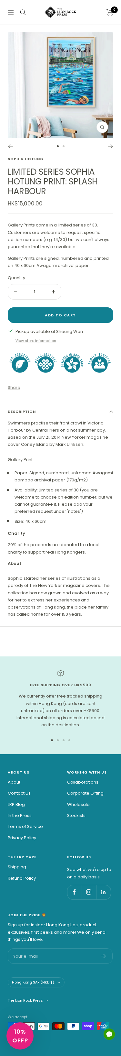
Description (22, 411)
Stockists (76, 815)
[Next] (110, 146)
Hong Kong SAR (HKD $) (33, 982)
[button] (20, 1036)
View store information (35, 340)
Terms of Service (25, 826)
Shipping (17, 867)
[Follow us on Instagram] (89, 892)
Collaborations (82, 782)
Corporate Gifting (85, 793)
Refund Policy (22, 878)
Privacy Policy (22, 838)
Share (14, 387)
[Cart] (109, 12)
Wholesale (78, 804)
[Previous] (10, 146)
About (14, 782)
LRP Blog (16, 804)
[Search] (23, 12)
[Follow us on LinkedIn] (103, 892)
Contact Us (19, 793)
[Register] (103, 956)
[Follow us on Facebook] (74, 892)
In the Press (20, 815)
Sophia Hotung (26, 158)
